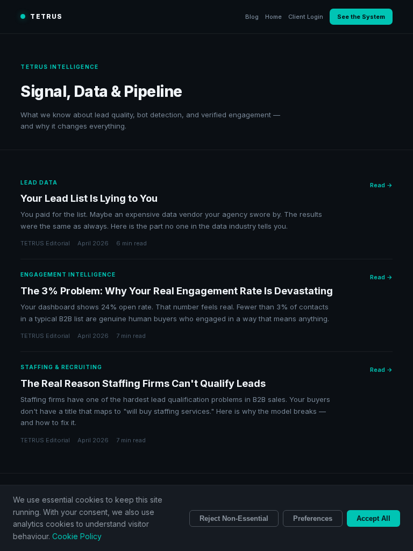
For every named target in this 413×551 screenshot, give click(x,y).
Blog (252, 16)
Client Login (305, 16)
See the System (361, 16)
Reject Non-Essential (234, 518)
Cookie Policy (77, 536)
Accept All (373, 518)
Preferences (312, 518)
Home (273, 16)
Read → (381, 185)
